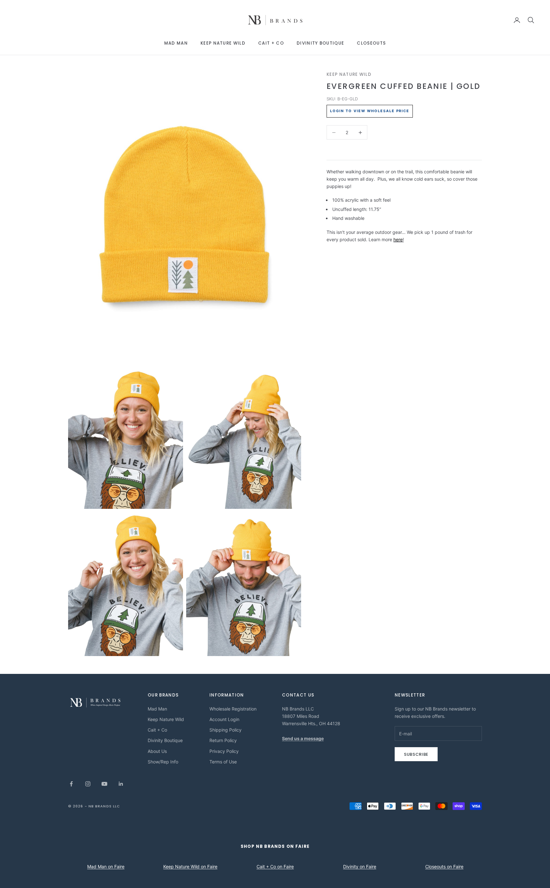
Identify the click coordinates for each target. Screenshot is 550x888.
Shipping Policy (225, 730)
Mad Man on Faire (105, 866)
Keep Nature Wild (223, 43)
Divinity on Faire (359, 866)
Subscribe (416, 754)
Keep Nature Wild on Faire (190, 866)
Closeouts (371, 43)
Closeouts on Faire (444, 866)
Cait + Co (271, 43)
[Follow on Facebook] (71, 784)
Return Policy (223, 740)
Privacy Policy (224, 751)
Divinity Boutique (320, 43)
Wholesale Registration (233, 708)
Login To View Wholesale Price (369, 111)
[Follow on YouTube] (104, 784)
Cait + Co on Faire (275, 866)
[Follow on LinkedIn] (121, 784)
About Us (157, 751)
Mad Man (176, 43)
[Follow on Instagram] (88, 784)
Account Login (224, 719)
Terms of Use (223, 761)
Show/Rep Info (163, 761)
